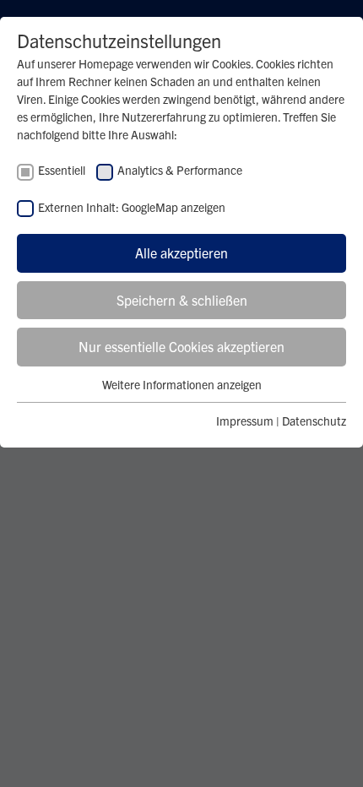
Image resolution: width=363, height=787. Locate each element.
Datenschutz (314, 420)
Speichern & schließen (181, 299)
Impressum (245, 420)
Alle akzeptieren (181, 252)
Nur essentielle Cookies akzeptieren (181, 346)
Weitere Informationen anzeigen (182, 384)
